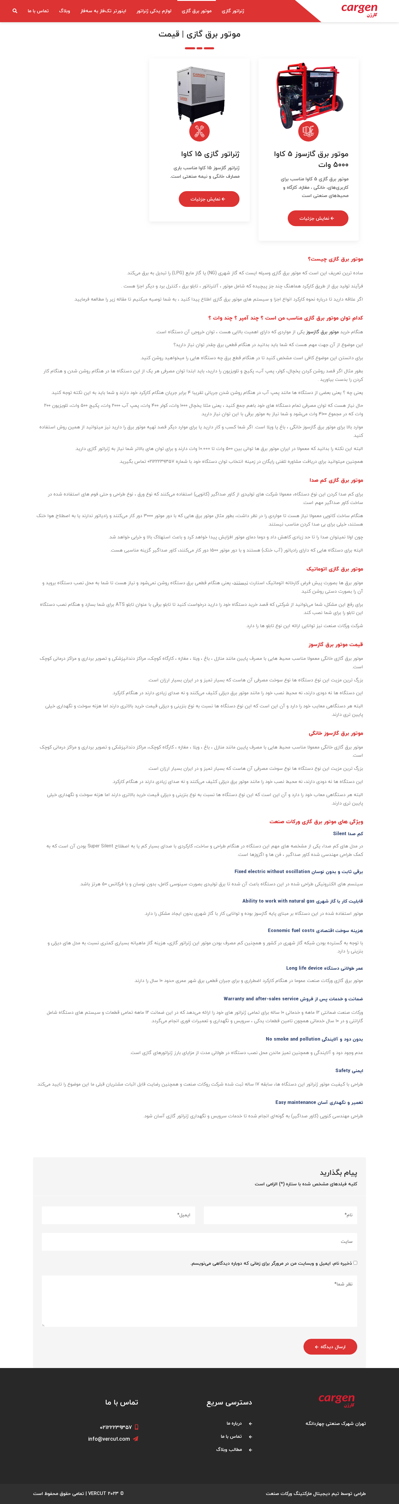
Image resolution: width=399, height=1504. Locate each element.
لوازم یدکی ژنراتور (153, 11)
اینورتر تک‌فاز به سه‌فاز (103, 11)
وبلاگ (64, 11)
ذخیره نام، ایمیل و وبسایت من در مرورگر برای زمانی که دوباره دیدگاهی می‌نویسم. (271, 1263)
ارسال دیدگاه (333, 1347)
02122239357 (116, 1427)
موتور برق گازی (196, 11)
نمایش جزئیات (315, 218)
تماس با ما (38, 11)
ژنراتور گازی (233, 11)
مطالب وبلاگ (229, 1450)
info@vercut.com (109, 1439)
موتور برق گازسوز (322, 332)
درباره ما (234, 1423)
